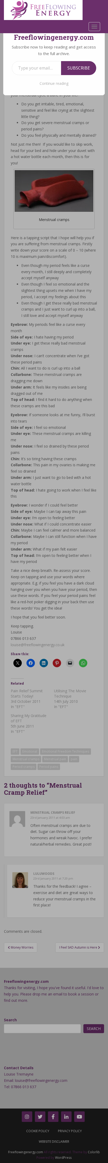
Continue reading (54, 83)
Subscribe (78, 68)
